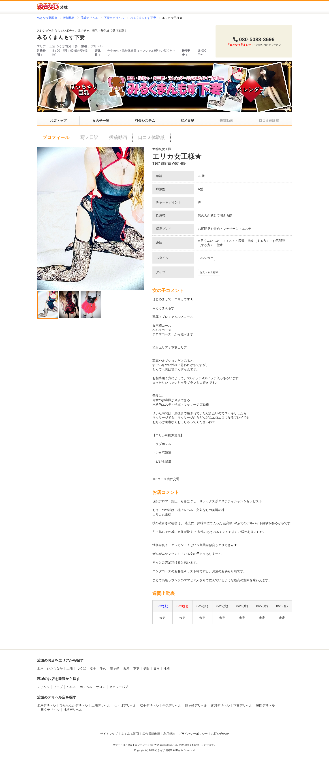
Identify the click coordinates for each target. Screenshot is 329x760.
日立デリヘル (50, 709)
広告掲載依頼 (151, 733)
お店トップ (58, 120)
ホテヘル (86, 687)
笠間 (146, 668)
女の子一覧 (100, 120)
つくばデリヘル (125, 705)
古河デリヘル (220, 705)
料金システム (145, 120)
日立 (156, 668)
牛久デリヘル (171, 705)
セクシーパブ (118, 687)
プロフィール (56, 137)
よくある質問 (130, 733)
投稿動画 (118, 137)
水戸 (40, 668)
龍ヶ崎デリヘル (196, 705)
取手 (93, 668)
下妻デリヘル (242, 705)
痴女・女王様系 (209, 272)
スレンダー (206, 257)
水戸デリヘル (46, 705)
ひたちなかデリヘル (74, 705)
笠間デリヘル (265, 705)
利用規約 (169, 733)
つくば (81, 668)
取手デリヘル (149, 705)
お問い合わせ (220, 733)
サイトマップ (109, 733)
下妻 (136, 668)
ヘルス (71, 687)
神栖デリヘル (72, 709)
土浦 (69, 668)
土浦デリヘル (101, 705)
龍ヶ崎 (114, 668)
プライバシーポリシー (193, 733)
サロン (100, 687)
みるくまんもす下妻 (61, 37)
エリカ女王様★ (177, 156)
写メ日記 (187, 120)
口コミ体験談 (151, 137)
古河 (126, 668)
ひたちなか (55, 668)
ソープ (58, 687)
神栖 (166, 668)
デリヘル (43, 687)
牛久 (103, 668)
